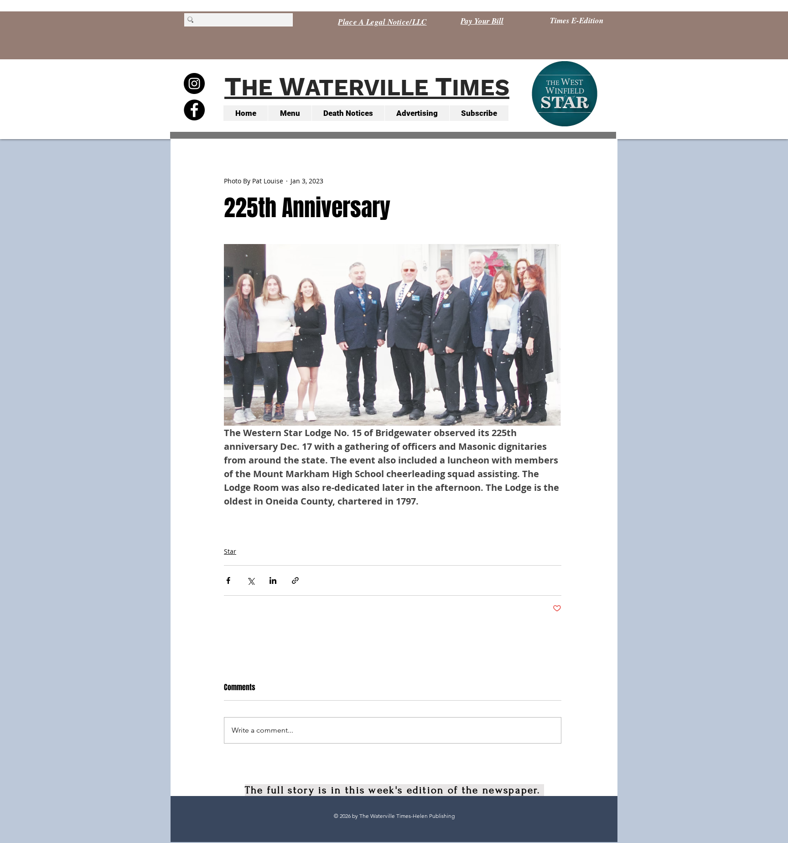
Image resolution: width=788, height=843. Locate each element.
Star (230, 551)
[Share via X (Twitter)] (250, 580)
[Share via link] (295, 580)
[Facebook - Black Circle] (194, 109)
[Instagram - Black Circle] (194, 83)
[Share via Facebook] (228, 580)
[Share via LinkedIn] (273, 580)
